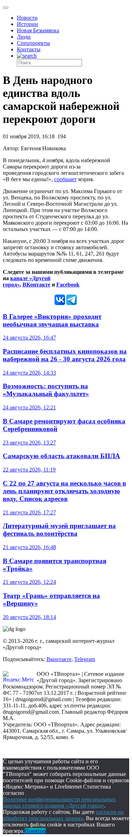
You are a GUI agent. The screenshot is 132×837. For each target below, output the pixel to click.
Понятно (35, 831)
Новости (27, 18)
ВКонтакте (36, 285)
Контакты (28, 49)
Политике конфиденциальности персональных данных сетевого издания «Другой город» (59, 802)
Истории (27, 24)
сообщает (65, 179)
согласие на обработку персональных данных (63, 815)
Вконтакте (58, 659)
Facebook (68, 285)
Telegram (84, 659)
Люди (24, 37)
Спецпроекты (33, 43)
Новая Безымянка (38, 30)
